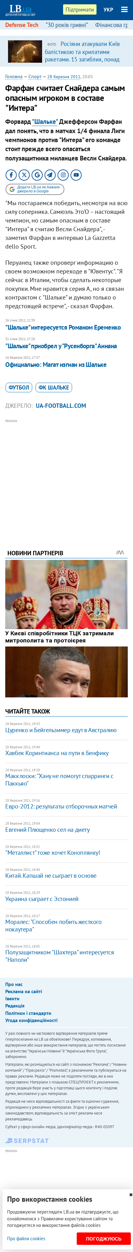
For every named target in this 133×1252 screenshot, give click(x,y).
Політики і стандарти (28, 1013)
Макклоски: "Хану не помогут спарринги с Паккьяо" (59, 779)
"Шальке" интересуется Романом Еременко (63, 327)
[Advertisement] (66, 476)
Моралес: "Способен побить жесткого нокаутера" (53, 925)
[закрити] (130, 1194)
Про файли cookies (26, 1238)
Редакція (14, 1005)
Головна (14, 76)
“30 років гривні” (67, 25)
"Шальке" (45, 121)
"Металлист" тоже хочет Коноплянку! (52, 853)
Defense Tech (21, 25)
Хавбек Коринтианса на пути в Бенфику (57, 753)
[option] (66, 51)
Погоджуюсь (104, 1238)
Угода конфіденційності (31, 1020)
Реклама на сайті (23, 991)
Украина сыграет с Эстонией (42, 899)
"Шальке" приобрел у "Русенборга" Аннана (61, 346)
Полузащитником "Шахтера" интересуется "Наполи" (59, 956)
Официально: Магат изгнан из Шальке (55, 364)
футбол (19, 387)
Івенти (12, 998)
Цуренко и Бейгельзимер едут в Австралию (60, 730)
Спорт (34, 76)
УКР (108, 9)
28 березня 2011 (63, 76)
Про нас (14, 984)
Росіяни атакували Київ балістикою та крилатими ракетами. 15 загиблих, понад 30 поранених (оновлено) (82, 55)
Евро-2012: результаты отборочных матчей (61, 806)
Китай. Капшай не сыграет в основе (51, 875)
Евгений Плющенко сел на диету (47, 830)
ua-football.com (61, 405)
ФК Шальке (54, 387)
